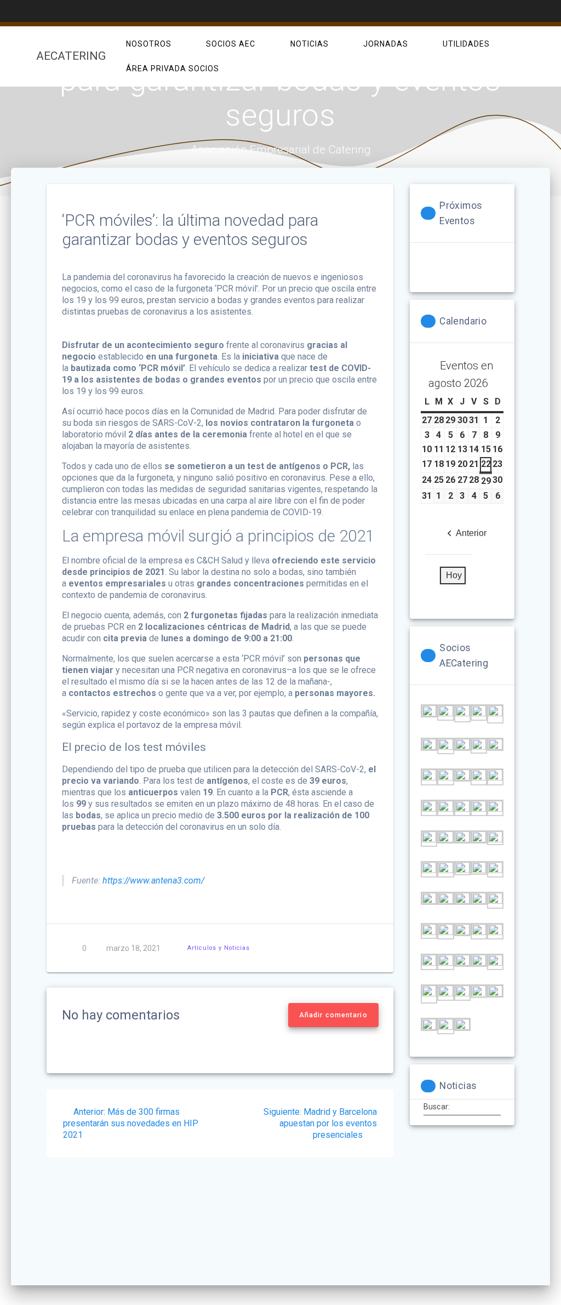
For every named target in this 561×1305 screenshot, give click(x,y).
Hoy (454, 575)
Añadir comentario (333, 1015)
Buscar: (436, 1106)
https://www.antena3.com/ (152, 880)
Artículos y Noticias (218, 947)
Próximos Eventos (460, 213)
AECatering (71, 56)
